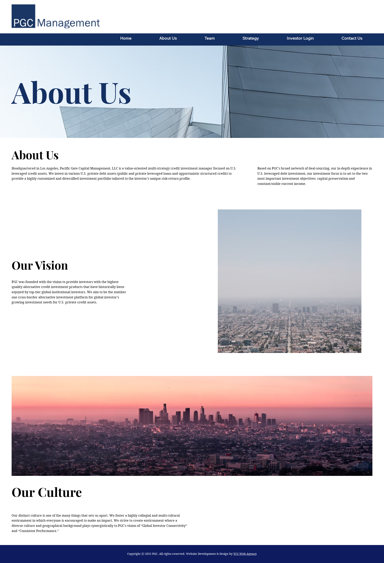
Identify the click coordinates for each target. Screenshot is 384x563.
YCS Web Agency (244, 554)
